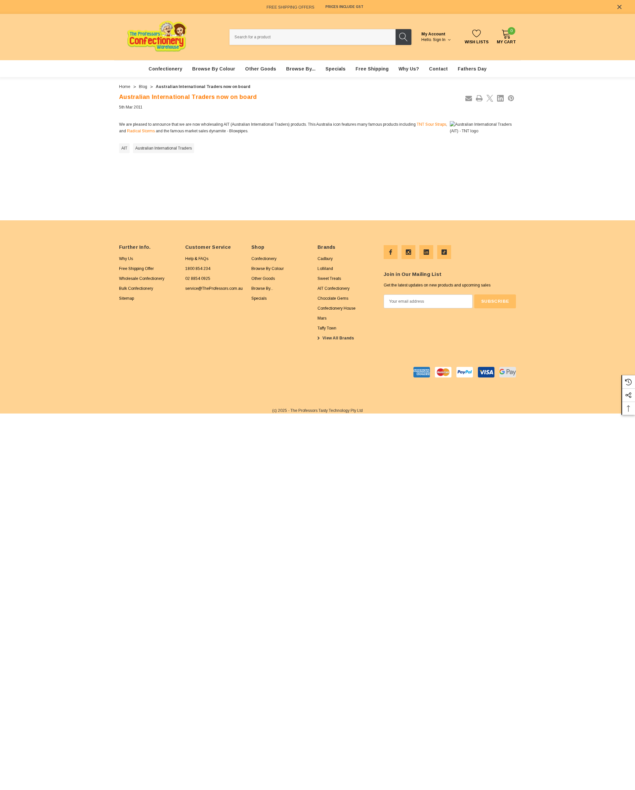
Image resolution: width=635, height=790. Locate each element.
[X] (490, 98)
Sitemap (126, 298)
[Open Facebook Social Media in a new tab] (391, 252)
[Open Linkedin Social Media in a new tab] (426, 252)
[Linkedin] (500, 98)
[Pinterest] (511, 98)
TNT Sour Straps (431, 124)
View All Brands (337, 338)
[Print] (479, 98)
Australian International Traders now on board (188, 97)
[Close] (619, 7)
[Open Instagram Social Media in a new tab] (408, 252)
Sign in (439, 40)
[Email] (468, 98)
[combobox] (313, 37)
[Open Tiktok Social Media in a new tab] (444, 252)
